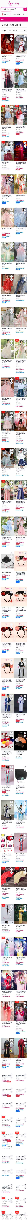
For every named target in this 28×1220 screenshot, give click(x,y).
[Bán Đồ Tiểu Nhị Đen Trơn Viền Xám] (20, 1179)
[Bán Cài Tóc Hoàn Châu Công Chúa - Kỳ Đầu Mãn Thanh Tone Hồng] (20, 632)
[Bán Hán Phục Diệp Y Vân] (20, 317)
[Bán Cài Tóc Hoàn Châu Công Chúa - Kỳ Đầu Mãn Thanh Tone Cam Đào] (20, 597)
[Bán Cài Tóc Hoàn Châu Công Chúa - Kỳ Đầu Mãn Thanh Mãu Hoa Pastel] (7, 668)
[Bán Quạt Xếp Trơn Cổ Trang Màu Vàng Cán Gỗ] (20, 877)
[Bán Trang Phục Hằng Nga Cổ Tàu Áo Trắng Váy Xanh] (20, 387)
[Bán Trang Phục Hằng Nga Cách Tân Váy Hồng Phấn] (7, 490)
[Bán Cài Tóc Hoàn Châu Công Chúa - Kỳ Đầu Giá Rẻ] (7, 843)
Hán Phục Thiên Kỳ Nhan (20, 264)
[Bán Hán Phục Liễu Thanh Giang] (7, 252)
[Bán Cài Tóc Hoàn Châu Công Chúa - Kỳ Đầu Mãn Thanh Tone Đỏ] (7, 632)
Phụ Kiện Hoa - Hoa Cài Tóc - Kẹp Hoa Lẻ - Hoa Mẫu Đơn (7, 753)
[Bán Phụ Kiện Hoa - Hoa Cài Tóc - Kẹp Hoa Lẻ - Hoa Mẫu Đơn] (7, 740)
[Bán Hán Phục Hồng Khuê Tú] (7, 217)
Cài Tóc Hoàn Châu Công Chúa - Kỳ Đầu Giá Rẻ (6, 855)
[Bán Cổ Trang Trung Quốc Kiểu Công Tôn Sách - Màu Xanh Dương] (7, 703)
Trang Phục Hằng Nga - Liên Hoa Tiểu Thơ (21, 992)
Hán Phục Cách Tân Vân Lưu (6, 163)
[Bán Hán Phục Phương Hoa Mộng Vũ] (7, 387)
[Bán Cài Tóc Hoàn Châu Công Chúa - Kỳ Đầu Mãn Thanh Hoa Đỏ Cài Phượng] (7, 597)
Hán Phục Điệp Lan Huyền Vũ (20, 296)
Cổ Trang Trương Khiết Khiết (20, 1158)
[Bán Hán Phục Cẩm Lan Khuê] (7, 284)
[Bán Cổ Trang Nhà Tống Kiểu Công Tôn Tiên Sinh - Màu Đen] (20, 668)
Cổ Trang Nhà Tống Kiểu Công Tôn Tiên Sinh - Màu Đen (20, 680)
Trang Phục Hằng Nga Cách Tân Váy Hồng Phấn (7, 503)
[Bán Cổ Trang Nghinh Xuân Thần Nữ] (20, 1114)
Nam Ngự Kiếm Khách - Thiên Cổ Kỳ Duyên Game (20, 822)
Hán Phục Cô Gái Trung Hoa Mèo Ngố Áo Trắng (20, 433)
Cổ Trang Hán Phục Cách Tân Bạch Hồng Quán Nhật (7, 197)
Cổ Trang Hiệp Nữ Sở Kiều (7, 1126)
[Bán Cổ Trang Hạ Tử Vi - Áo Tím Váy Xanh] (7, 775)
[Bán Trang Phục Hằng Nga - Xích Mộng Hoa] (7, 1011)
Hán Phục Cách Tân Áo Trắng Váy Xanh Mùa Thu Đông (20, 503)
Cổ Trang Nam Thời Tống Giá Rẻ (20, 715)
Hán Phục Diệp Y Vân (21, 328)
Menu (3, 19)
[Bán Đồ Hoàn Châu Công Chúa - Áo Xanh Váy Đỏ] (20, 843)
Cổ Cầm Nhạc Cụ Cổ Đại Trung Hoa (6, 1191)
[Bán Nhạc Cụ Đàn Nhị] (7, 914)
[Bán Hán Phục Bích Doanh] (7, 317)
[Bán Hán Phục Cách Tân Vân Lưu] (7, 151)
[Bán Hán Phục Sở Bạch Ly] (20, 217)
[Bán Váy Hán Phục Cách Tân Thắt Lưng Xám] (20, 526)
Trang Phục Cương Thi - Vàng (20, 926)
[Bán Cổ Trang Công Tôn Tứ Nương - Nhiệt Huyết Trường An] (20, 151)
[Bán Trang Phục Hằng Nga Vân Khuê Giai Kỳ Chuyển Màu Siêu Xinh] (20, 349)
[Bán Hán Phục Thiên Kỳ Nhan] (20, 252)
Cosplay (14, 3)
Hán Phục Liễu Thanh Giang (7, 264)
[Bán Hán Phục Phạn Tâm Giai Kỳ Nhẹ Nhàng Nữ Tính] (7, 349)
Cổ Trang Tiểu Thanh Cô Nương (7, 958)
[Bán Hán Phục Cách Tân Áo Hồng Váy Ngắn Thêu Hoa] (7, 115)
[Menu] (25, 19)
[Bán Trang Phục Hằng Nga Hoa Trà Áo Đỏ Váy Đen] (7, 78)
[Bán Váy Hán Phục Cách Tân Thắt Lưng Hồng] (7, 526)
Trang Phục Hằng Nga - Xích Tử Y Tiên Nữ (7, 992)
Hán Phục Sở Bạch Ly (21, 228)
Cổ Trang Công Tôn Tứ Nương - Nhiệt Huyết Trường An (21, 163)
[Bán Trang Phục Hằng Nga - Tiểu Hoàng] (20, 946)
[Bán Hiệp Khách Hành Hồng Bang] (20, 1048)
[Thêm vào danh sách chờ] (11, 36)
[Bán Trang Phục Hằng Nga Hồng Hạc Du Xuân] (20, 115)
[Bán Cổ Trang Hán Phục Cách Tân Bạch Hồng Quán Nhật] (7, 184)
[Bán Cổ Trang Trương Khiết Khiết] (20, 1146)
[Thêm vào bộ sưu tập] (11, 39)
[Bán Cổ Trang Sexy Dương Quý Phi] (7, 44)
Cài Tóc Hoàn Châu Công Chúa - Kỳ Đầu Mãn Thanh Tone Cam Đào (21, 609)
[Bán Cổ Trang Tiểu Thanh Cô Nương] (7, 946)
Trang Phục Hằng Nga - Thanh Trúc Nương (7, 1094)
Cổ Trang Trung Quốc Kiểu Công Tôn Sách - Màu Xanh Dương (7, 716)
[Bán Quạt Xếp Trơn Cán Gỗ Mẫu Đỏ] (7, 877)
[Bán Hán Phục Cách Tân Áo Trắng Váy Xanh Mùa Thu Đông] (20, 490)
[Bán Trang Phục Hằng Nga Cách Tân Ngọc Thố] (20, 44)
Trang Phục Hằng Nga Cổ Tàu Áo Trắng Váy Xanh (21, 399)
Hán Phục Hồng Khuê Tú (7, 229)
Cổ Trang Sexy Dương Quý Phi (7, 55)
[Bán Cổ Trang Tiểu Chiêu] (7, 1146)
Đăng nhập (16, 14)
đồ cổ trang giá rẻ (11, 24)
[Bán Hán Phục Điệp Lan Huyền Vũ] (20, 284)
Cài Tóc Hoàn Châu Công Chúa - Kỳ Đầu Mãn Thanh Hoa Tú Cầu (20, 574)
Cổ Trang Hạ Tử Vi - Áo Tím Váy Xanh (6, 786)
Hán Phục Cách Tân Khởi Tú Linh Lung (6, 432)
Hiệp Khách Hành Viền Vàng (6, 1059)
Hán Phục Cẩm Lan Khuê (6, 296)
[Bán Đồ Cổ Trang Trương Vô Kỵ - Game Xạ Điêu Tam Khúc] (7, 810)
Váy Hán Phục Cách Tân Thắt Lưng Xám (20, 538)
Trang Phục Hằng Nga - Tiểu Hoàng (21, 958)
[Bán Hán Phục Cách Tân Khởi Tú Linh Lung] (7, 421)
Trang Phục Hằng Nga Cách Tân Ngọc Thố (21, 55)
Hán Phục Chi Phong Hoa (20, 196)
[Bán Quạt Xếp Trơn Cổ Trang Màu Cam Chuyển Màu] (20, 740)
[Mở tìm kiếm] (14, 9)
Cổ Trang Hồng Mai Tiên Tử (20, 1094)
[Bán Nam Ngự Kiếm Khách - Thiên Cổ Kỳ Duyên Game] (20, 810)
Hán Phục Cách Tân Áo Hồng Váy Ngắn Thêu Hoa (6, 127)
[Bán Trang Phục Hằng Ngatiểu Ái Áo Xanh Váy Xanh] (20, 78)
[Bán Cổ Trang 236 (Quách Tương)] (7, 1204)
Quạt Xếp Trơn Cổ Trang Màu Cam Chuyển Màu (20, 753)
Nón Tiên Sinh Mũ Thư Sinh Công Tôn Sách (20, 787)
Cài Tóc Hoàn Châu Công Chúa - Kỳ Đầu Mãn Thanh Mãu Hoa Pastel (7, 680)
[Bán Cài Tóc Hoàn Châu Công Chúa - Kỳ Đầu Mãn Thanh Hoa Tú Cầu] (20, 561)
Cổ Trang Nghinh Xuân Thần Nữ (20, 1126)
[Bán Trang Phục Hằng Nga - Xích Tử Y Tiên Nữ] (7, 980)
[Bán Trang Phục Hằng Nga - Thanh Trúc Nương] (7, 1082)
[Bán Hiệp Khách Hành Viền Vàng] (7, 1048)
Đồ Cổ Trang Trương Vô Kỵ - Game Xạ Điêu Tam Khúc (7, 822)
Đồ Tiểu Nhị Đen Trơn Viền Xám (21, 1191)
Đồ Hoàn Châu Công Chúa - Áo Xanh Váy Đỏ (20, 855)
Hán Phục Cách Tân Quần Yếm (6, 469)
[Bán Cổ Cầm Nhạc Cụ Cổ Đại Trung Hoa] (7, 1179)
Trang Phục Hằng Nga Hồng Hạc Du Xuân (21, 126)
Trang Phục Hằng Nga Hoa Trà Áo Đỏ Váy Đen (7, 91)
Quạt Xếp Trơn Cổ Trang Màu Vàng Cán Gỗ (21, 889)
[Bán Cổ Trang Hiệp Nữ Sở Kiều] (7, 1114)
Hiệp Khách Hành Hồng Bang (20, 1059)
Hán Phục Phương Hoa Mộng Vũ (6, 399)
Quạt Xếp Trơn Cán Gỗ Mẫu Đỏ (6, 889)
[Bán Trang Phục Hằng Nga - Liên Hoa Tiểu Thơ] (20, 980)
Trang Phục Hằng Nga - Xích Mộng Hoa (7, 1022)
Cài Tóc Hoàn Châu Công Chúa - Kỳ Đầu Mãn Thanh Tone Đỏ (6, 645)
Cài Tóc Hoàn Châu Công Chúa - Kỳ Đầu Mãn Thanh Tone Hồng (20, 645)
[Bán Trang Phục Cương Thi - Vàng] (20, 914)
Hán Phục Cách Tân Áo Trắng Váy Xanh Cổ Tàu (20, 470)
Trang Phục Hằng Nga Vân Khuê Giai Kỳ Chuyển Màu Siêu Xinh (21, 362)
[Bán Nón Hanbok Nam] (7, 561)
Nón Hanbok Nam (6, 572)
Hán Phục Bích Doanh (7, 328)
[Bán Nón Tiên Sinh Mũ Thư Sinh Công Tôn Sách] (20, 775)
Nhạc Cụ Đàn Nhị (6, 925)
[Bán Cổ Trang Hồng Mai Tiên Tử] (20, 1082)
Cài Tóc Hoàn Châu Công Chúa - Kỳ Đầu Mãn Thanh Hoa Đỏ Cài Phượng (6, 609)
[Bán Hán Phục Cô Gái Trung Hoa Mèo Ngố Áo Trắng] (20, 421)
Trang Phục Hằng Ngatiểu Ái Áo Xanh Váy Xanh (20, 91)
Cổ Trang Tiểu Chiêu (7, 1157)
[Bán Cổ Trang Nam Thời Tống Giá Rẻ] (20, 703)
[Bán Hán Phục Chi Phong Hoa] (20, 184)
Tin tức (7, 14)
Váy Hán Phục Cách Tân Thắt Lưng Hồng (7, 538)
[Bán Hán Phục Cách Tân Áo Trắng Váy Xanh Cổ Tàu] (20, 458)
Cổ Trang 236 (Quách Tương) (7, 1207)
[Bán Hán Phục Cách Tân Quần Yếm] (7, 458)
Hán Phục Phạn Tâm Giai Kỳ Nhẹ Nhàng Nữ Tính (7, 361)
